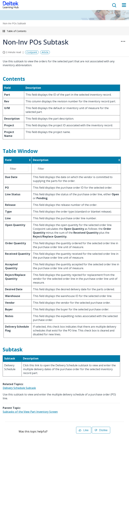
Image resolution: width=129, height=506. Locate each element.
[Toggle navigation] (124, 5)
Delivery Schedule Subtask (19, 388)
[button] (64, 31)
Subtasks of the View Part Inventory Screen (30, 412)
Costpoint (32, 52)
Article (45, 52)
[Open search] (114, 5)
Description (40, 160)
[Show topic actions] (123, 41)
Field (8, 160)
